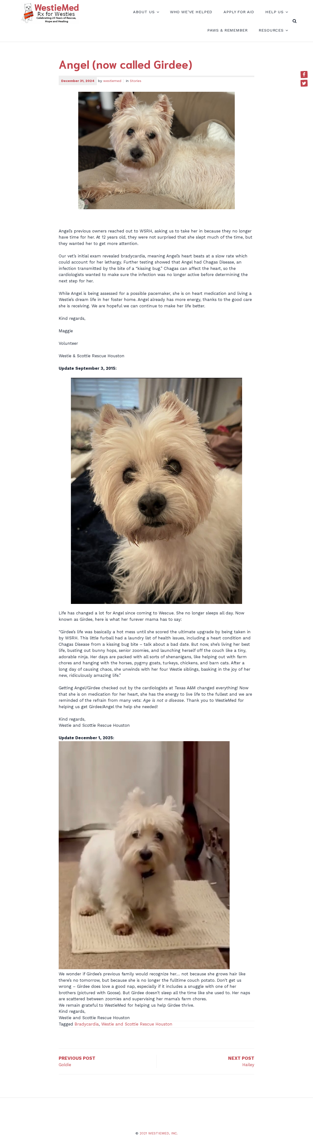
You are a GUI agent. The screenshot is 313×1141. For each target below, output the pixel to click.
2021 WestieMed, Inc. (159, 1133)
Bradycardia (87, 1024)
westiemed (112, 81)
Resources (271, 30)
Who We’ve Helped (191, 12)
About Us (144, 12)
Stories (135, 81)
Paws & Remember (227, 30)
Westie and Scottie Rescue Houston (136, 1024)
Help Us (274, 12)
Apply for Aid (239, 12)
